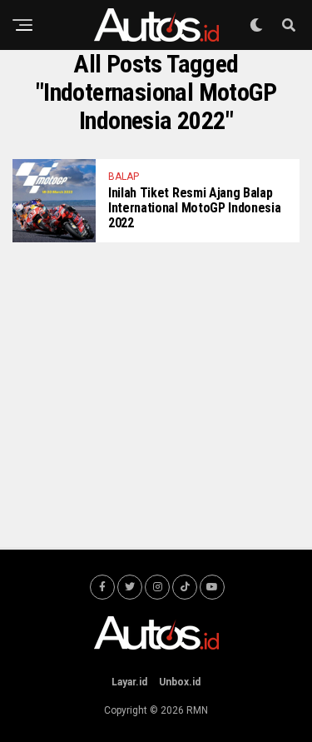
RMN (197, 710)
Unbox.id (180, 682)
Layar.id (129, 682)
